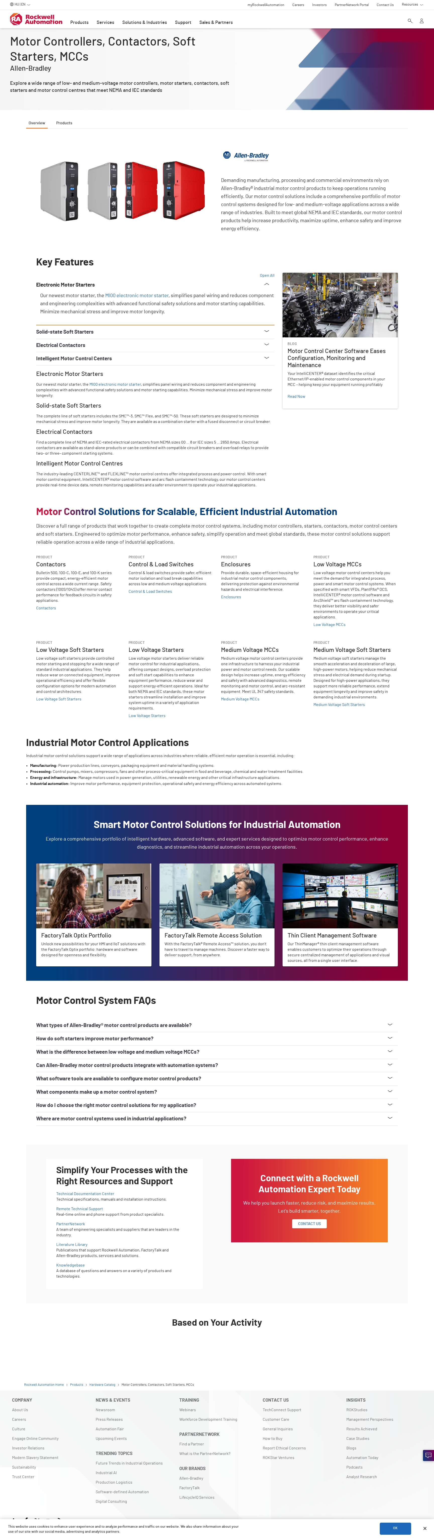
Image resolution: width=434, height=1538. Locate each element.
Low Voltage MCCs (329, 625)
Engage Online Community (35, 1439)
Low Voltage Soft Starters (58, 699)
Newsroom (105, 1410)
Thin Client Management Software (312, 866)
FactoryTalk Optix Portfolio (59, 866)
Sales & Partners (216, 22)
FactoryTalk (189, 1488)
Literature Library (71, 1245)
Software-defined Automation (122, 1492)
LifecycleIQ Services (196, 1497)
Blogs (351, 1448)
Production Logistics (114, 1482)
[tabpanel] (217, 746)
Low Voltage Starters (147, 716)
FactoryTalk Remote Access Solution (191, 866)
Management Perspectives (369, 1419)
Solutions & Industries (144, 22)
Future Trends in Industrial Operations (129, 1463)
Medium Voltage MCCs (240, 699)
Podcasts (354, 1467)
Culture (18, 1429)
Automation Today (362, 1458)
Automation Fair (110, 1429)
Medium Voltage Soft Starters (339, 705)
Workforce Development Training (208, 1419)
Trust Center (23, 1477)
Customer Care (276, 1419)
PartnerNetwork (70, 1224)
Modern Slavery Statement (35, 1458)
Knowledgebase (70, 1265)
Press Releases (109, 1419)
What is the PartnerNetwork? (204, 1454)
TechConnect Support (282, 1410)
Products (79, 22)
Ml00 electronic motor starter (137, 295)
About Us (20, 1410)
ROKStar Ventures (278, 1458)
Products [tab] (64, 123)
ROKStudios (356, 1410)
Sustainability (24, 1467)
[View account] (421, 21)
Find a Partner (191, 1444)
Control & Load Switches (150, 591)
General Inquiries (278, 1429)
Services (105, 22)
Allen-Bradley (191, 1478)
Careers (19, 1419)
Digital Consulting (111, 1502)
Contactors (46, 608)
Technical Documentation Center (85, 1194)
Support (183, 22)
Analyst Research (361, 1477)
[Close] (425, 1528)
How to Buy (272, 1439)
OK (395, 1528)
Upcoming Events (111, 1439)
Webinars (187, 1410)
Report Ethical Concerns (284, 1448)
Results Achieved (361, 1429)
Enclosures (231, 597)
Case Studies (357, 1439)
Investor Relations (28, 1448)
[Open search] (410, 21)
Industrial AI (106, 1473)
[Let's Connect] (428, 1455)
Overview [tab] (37, 123)
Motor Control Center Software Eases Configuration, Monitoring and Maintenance (339, 279)
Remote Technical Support (79, 1209)
